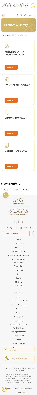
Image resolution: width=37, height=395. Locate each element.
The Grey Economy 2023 (17, 84)
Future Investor (19, 247)
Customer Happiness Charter (18, 301)
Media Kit (18, 282)
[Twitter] (16, 228)
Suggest (26, 190)
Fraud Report (18, 317)
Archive (18, 313)
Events (18, 278)
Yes (7, 190)
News (18, 274)
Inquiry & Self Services (18, 259)
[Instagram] (11, 228)
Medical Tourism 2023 (16, 151)
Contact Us (18, 293)
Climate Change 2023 (16, 117)
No (17, 190)
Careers (18, 297)
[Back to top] (6, 195)
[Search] (25, 15)
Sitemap (18, 309)
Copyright (8, 368)
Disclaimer (31, 368)
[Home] (3, 15)
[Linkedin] (21, 228)
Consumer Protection (18, 251)
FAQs (18, 289)
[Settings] (18, 15)
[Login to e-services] (21, 15)
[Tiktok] (30, 228)
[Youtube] (26, 228)
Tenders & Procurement (18, 305)
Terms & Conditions (20, 368)
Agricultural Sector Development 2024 (14, 53)
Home (3, 35)
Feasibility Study (18, 321)
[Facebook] (7, 228)
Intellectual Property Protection (18, 255)
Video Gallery (18, 270)
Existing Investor (18, 243)
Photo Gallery (18, 266)
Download (9, 67)
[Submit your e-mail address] (31, 233)
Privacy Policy (20, 370)
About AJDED (10, 35)
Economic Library (21, 35)
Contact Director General (18, 325)
